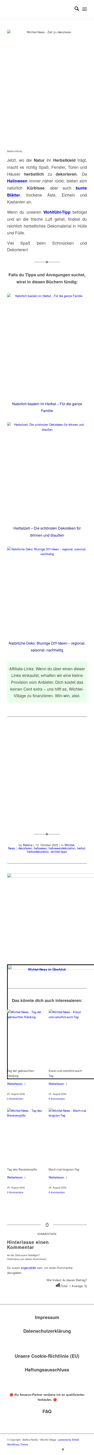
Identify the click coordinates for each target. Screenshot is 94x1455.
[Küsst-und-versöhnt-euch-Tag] (68, 1038)
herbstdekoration (38, 851)
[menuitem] (74, 9)
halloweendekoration (62, 848)
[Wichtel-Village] (39, 9)
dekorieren (25, 848)
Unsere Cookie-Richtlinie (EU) (47, 1356)
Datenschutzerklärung (47, 1330)
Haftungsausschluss (47, 1369)
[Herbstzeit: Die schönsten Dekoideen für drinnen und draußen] (47, 471)
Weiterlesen (15, 1083)
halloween (40, 848)
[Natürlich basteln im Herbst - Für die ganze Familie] (47, 345)
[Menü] (84, 9)
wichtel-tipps (59, 851)
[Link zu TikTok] (76, 1449)
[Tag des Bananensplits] (26, 1137)
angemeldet (28, 1267)
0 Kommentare (15, 1098)
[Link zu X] (83, 1449)
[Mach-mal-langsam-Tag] (68, 1137)
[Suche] (74, 9)
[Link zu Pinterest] (63, 1449)
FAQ (47, 1411)
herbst (81, 848)
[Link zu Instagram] (69, 1449)
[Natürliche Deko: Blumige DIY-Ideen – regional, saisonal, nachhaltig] (47, 591)
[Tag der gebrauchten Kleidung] (26, 1038)
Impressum (47, 1317)
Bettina (27, 845)
